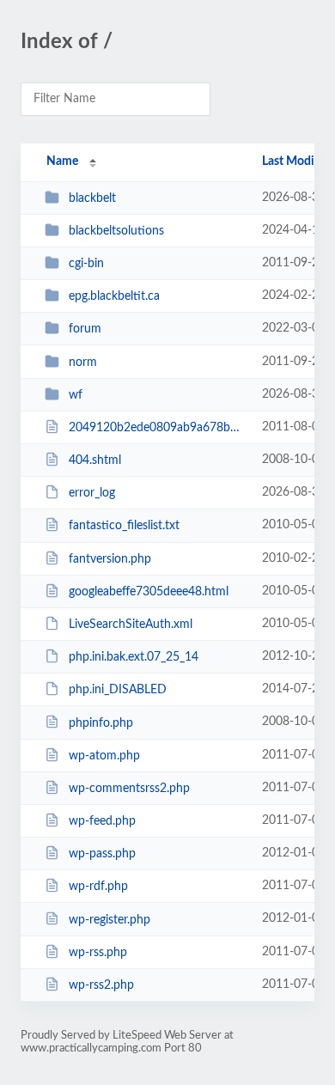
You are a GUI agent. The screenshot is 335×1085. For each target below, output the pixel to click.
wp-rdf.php (98, 887)
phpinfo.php (101, 722)
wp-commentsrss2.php (129, 789)
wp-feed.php (102, 821)
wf (75, 395)
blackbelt (92, 198)
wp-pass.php (102, 854)
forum (85, 329)
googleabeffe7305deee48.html (148, 592)
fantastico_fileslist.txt (124, 526)
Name (62, 161)
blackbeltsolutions (116, 231)
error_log (92, 493)
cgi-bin (86, 264)
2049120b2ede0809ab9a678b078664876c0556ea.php (157, 428)
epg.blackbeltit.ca (114, 296)
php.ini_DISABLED (118, 690)
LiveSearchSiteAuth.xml (130, 625)
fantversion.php (110, 559)
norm (83, 363)
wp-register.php (109, 919)
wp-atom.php (104, 756)
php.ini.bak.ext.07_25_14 (133, 657)
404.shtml (95, 460)
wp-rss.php (98, 953)
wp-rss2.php (101, 985)
